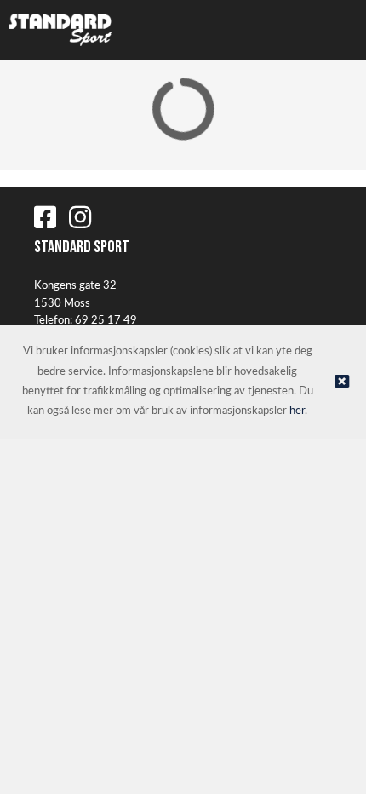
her (297, 411)
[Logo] (60, 30)
